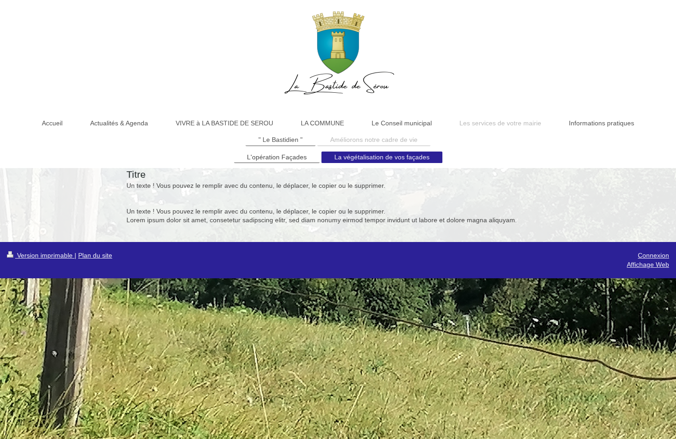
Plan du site (95, 255)
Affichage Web (648, 264)
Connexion (653, 255)
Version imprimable (44, 255)
